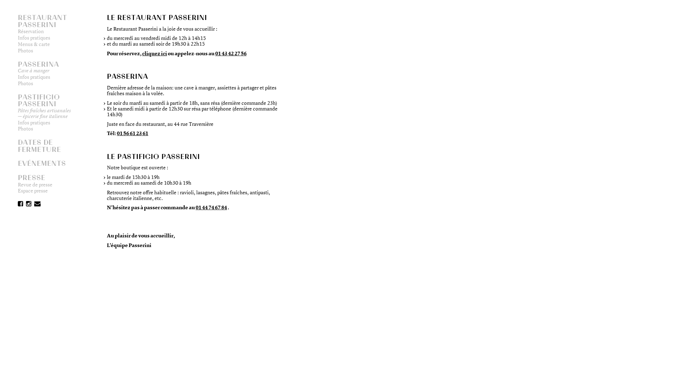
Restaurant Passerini (42, 21)
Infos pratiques (35, 38)
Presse (31, 178)
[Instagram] (28, 204)
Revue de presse (36, 184)
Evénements (42, 163)
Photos (27, 50)
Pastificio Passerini (39, 100)
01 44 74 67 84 (211, 207)
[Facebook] (20, 204)
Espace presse (34, 191)
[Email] (37, 204)
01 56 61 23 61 (132, 133)
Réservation (32, 31)
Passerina (38, 64)
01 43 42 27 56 (231, 53)
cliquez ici (154, 53)
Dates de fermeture (39, 146)
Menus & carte (35, 44)
